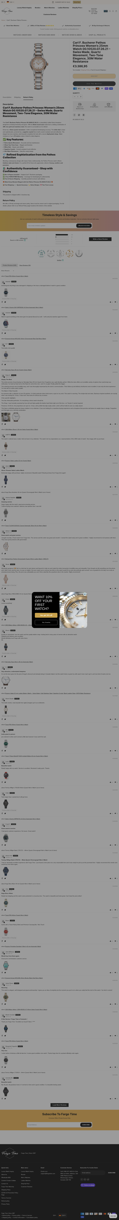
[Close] (85, 594)
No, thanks (46, 622)
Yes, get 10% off (46, 615)
